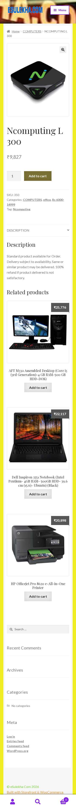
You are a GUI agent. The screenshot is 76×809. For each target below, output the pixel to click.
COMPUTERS (32, 31)
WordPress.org (17, 751)
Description (18, 230)
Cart (59, 798)
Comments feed (18, 746)
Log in (11, 736)
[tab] (38, 230)
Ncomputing (21, 209)
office (47, 199)
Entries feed (15, 741)
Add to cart (38, 176)
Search (38, 802)
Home (16, 31)
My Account (12, 802)
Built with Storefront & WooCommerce (35, 792)
